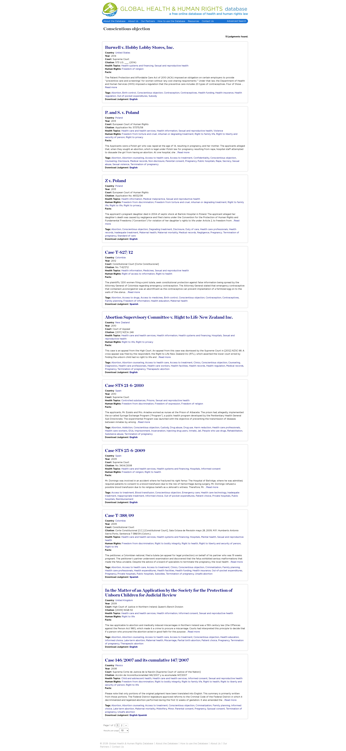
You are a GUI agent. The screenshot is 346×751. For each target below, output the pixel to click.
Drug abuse (176, 427)
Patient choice (203, 496)
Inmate (193, 430)
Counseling (111, 161)
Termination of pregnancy (144, 164)
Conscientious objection (126, 29)
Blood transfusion (144, 492)
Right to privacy (134, 137)
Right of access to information (138, 274)
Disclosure (123, 161)
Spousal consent (216, 708)
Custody (164, 427)
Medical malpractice (154, 199)
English (134, 99)
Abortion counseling (133, 158)
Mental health (208, 537)
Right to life (116, 205)
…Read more (182, 152)
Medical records (138, 161)
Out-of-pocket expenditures (132, 96)
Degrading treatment (160, 229)
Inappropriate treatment (130, 496)
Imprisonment (142, 430)
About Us (133, 21)
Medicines (148, 270)
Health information (167, 130)
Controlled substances (133, 400)
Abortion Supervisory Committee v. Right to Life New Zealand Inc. (169, 317)
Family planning (113, 301)
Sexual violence (120, 164)
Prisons (150, 400)
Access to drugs (130, 297)
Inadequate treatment (126, 232)
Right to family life (205, 134)
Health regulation (215, 366)
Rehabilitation (234, 430)
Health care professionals (214, 229)
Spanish (134, 304)
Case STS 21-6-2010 (124, 385)
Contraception (171, 92)
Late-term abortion (134, 640)
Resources (193, 21)
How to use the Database (171, 21)
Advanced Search (236, 21)
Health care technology (213, 492)
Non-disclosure (156, 161)
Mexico (119, 665)
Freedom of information (136, 301)
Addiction (127, 427)
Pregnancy (191, 161)
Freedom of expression (167, 403)
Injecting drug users (177, 430)
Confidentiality (201, 158)
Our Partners (148, 21)
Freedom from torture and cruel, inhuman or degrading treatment (158, 134)
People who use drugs (214, 430)
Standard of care (126, 236)
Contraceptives (189, 92)
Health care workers (158, 366)
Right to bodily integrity (168, 543)
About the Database (114, 21)
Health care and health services (138, 130)
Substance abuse (114, 434)
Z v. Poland (115, 181)
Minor (171, 708)
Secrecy (226, 161)
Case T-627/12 (119, 252)
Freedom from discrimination (138, 202)
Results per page (111, 731)
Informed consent (211, 469)
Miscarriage (170, 640)
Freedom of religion (133, 69)
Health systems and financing (137, 65)
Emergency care (191, 492)
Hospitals (217, 335)
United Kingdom (124, 600)
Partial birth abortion (189, 640)
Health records (197, 366)
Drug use (188, 427)
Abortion (116, 92)
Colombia (120, 257)
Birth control (129, 92)
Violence (218, 130)
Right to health (164, 274)
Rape (218, 161)
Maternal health (148, 232)
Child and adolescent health (136, 678)
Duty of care (192, 229)
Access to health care (157, 158)
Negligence (203, 232)
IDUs (131, 430)
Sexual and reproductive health (171, 65)
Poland (119, 118)
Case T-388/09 (119, 515)
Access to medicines (152, 297)
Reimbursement (124, 499)
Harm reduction (202, 427)
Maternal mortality (168, 232)
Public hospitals (206, 161)
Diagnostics (111, 366)
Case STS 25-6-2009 (125, 450)
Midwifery (161, 708)
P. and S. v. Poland (122, 112)
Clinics (197, 362)
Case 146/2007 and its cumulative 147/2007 (147, 660)
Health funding (206, 92)
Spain (118, 390)
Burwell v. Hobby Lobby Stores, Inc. (139, 47)
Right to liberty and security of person (220, 543)
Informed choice (154, 496)
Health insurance (224, 92)
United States (122, 52)
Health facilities (179, 366)
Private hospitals (221, 496)
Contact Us (208, 21)
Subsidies (160, 574)
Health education (160, 301)
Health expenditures (145, 570)
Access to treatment (181, 158)
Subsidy (153, 96)
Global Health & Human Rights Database (131, 743)
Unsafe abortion (203, 574)
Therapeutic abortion (158, 369)
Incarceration (158, 430)
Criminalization (213, 567)
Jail (199, 430)
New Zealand (122, 322)
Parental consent (175, 161)
